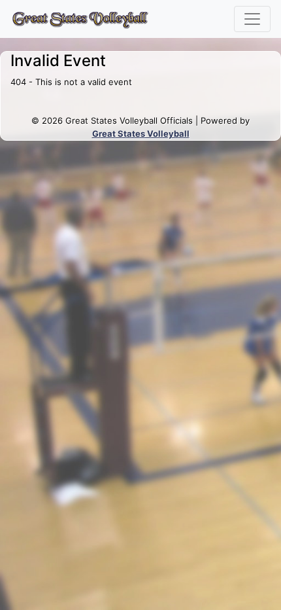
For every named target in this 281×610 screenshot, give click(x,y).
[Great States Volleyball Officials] (79, 19)
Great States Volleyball (141, 133)
